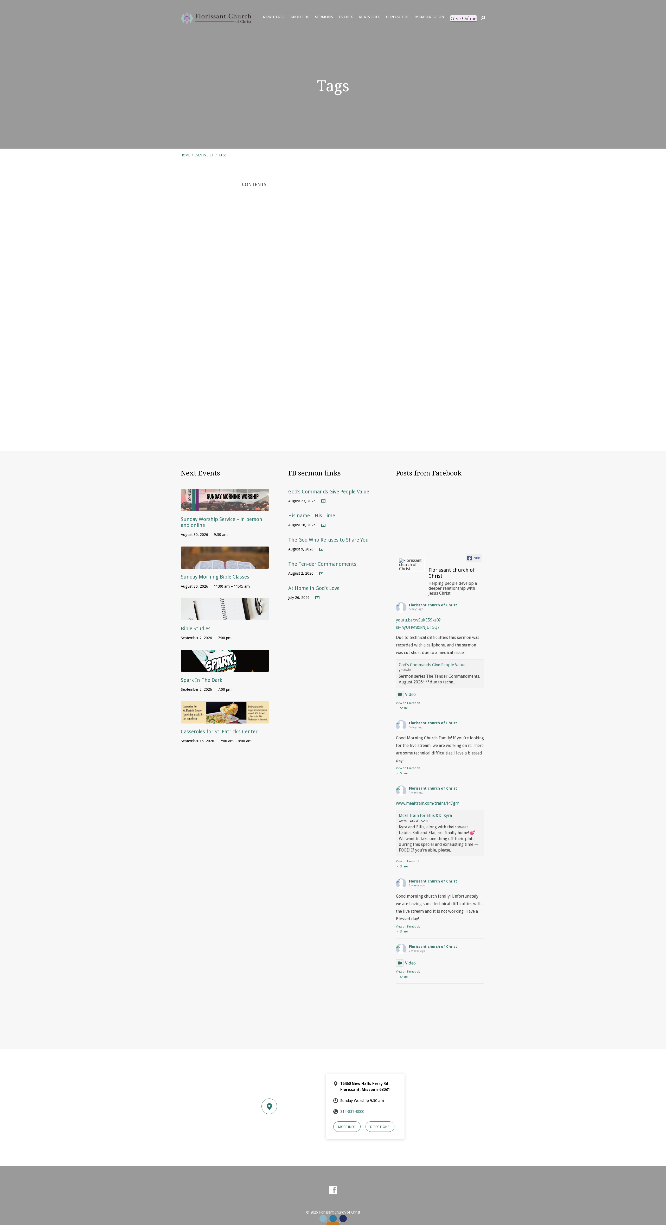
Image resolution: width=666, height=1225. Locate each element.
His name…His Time (311, 516)
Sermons (324, 17)
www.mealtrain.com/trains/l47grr (427, 803)
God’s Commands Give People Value (328, 492)
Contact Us (397, 17)
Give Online (463, 18)
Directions (379, 1127)
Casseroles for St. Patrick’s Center (219, 732)
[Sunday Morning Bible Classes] (225, 564)
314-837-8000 (352, 1111)
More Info (347, 1127)
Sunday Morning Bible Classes (215, 577)
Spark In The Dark (201, 680)
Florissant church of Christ (433, 605)
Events (346, 17)
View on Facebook (408, 703)
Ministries (369, 17)
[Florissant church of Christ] (412, 565)
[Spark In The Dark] (225, 667)
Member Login (429, 17)
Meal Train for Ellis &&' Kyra (425, 815)
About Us (299, 17)
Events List (204, 155)
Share (404, 708)
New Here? (274, 17)
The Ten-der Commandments (322, 564)
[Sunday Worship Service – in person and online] (225, 507)
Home (185, 155)
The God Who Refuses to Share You (328, 540)
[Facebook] (333, 1190)
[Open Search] (483, 18)
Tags (223, 155)
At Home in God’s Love (314, 588)
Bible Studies (195, 629)
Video (410, 694)
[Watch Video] (323, 501)
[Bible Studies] (225, 616)
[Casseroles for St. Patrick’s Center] (225, 719)
